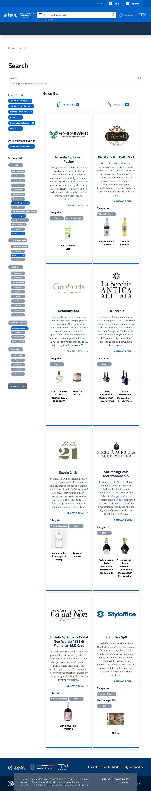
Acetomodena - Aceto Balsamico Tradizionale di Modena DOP (106, 566)
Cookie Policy (121, 779)
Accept (126, 783)
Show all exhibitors (45, 19)
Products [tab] (120, 105)
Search (13, 78)
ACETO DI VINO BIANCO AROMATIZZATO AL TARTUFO (59, 396)
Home (11, 48)
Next (90, 389)
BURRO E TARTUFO (77, 393)
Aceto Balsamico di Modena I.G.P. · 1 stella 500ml (125, 396)
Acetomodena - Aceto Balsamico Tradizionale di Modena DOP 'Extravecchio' (125, 568)
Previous (47, 389)
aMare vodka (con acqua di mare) (59, 556)
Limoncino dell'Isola (125, 243)
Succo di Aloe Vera (68, 247)
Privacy (107, 779)
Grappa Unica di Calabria (107, 243)
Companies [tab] (70, 105)
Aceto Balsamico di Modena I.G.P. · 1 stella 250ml (106, 396)
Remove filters (17, 386)
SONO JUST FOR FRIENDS (68, 727)
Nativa (115, 733)
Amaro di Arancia (77, 554)
